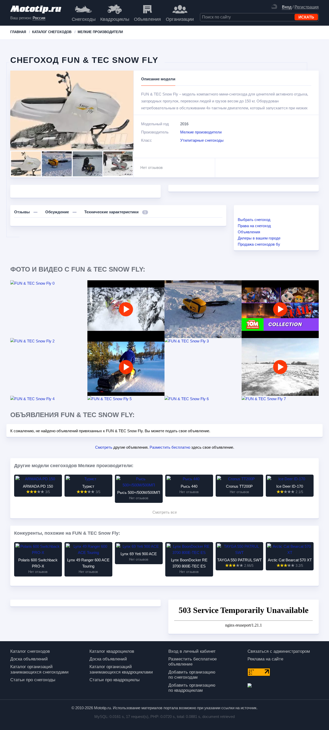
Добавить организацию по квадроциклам (191, 688)
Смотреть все (164, 512)
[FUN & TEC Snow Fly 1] (203, 309)
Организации (180, 19)
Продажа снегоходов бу (259, 244)
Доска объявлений (29, 659)
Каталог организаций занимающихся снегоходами (39, 669)
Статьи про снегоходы (32, 679)
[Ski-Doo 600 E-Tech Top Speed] (280, 367)
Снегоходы (84, 19)
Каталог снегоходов (30, 651)
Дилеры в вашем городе (259, 238)
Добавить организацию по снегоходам (191, 675)
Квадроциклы (114, 19)
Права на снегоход (254, 226)
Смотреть (103, 447)
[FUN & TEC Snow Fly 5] (125, 399)
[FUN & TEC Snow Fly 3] (203, 341)
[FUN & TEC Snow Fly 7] (280, 399)
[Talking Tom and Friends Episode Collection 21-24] (280, 309)
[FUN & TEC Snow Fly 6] (203, 399)
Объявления (147, 19)
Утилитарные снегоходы (202, 140)
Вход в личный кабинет (192, 651)
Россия (39, 18)
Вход (286, 7)
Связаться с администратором (279, 651)
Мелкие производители (201, 132)
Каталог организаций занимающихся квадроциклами (121, 669)
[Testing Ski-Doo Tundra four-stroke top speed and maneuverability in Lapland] (125, 367)
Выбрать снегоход (254, 219)
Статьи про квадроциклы (114, 679)
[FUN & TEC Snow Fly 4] (48, 399)
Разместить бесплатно (170, 447)
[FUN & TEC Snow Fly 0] (48, 283)
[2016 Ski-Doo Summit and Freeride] (125, 309)
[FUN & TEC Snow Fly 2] (48, 341)
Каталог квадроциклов (111, 651)
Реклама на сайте (265, 659)
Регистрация (307, 7)
